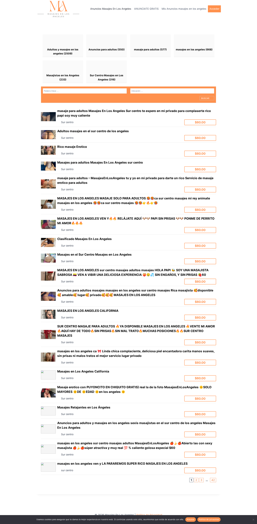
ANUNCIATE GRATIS (146, 8)
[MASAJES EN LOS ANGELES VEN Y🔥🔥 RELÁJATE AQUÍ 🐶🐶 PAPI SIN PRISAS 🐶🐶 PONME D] (128, 224)
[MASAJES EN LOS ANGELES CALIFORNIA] (128, 314)
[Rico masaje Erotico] (128, 150)
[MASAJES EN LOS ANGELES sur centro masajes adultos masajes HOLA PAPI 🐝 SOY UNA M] (128, 276)
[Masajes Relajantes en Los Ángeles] (128, 411)
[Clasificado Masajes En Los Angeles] (128, 242)
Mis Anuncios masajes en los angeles (184, 8)
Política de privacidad (209, 519)
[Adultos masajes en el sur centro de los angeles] (128, 134)
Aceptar (190, 519)
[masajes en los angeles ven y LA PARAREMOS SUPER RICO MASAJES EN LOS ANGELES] (128, 467)
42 (213, 480)
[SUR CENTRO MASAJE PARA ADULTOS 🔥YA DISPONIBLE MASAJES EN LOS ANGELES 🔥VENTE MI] (128, 334)
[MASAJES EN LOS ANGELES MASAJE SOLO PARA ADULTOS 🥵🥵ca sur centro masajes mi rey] (128, 204)
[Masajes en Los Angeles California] (128, 375)
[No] (253, 519)
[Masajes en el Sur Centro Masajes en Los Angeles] (128, 258)
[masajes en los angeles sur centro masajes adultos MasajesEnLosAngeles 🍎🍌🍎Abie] (128, 449)
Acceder (214, 8)
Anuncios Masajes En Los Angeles (110, 8)
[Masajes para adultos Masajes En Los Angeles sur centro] (128, 166)
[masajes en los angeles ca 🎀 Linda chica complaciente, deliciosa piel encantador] (128, 357)
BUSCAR (205, 98)
